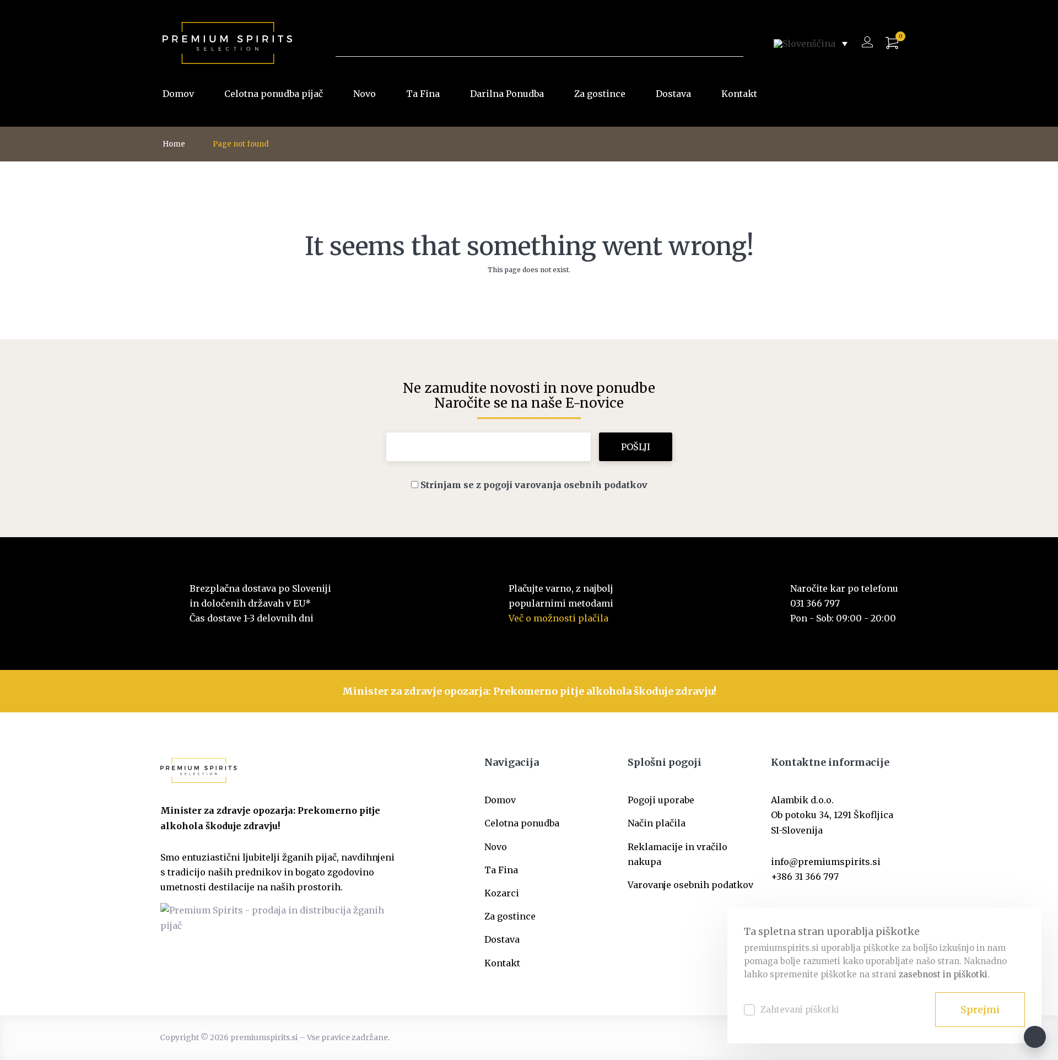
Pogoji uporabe (661, 799)
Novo (364, 93)
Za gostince (599, 93)
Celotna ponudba (521, 823)
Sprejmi (980, 1009)
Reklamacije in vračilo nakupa (677, 854)
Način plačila (656, 823)
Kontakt (739, 93)
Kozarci (501, 893)
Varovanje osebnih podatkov (690, 884)
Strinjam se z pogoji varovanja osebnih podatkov (533, 484)
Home (174, 144)
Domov (178, 93)
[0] (892, 43)
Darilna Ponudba (507, 93)
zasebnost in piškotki (943, 974)
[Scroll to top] (1035, 1037)
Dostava (673, 93)
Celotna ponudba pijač (273, 93)
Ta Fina (423, 93)
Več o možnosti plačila (558, 618)
